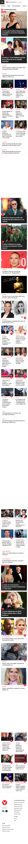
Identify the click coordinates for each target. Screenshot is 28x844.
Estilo (8, 5)
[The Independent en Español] (14, 2)
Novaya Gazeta (17, 814)
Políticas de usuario (6, 827)
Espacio (25, 5)
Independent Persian (18, 808)
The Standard (17, 812)
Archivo (15, 818)
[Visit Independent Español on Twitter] (6, 811)
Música (17, 397)
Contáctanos (4, 808)
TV (2, 109)
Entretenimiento (16, 5)
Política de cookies (6, 831)
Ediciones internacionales (19, 802)
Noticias (3, 5)
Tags (15, 820)
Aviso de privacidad (6, 825)
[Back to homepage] (8, 802)
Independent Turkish (18, 806)
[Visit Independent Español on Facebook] (3, 811)
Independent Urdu (17, 810)
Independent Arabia (18, 804)
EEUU (17, 764)
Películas (3, 11)
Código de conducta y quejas (8, 829)
